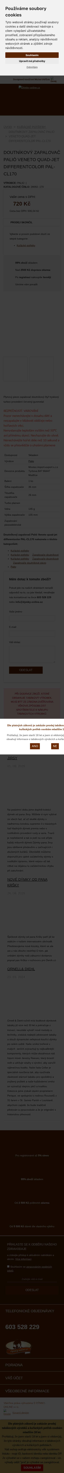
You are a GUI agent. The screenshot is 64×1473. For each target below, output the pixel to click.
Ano (35, 746)
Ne (55, 746)
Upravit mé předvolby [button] (32, 61)
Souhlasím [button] (32, 55)
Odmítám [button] (32, 67)
